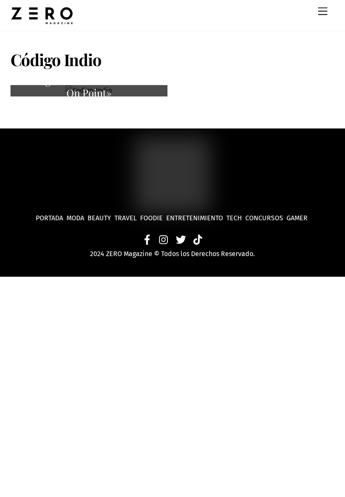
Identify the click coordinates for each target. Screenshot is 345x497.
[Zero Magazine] (42, 20)
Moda (77, 218)
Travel (127, 218)
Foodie (151, 218)
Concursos (265, 218)
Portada (49, 218)
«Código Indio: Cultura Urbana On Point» (89, 86)
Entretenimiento (194, 218)
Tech (235, 218)
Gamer (298, 218)
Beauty (101, 218)
